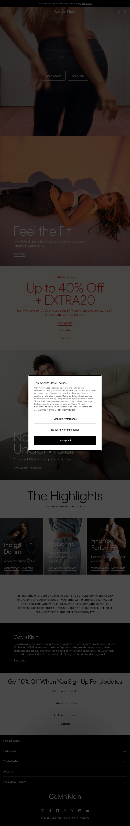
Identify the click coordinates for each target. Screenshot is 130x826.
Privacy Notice (67, 409)
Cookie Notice (46, 409)
